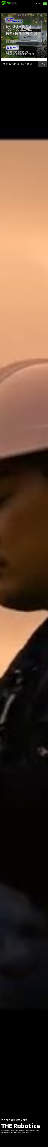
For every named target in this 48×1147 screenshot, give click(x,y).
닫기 (42, 64)
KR (36, 3)
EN (39, 3)
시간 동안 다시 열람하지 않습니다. (17, 64)
